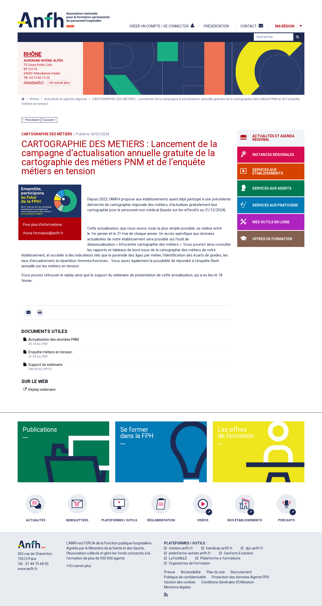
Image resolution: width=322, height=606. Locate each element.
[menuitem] (35, 511)
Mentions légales (177, 587)
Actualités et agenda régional (66, 99)
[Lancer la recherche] (297, 37)
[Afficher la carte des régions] (300, 26)
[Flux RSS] (166, 595)
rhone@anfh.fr (34, 82)
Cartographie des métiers (46, 134)
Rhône (33, 54)
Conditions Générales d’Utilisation (227, 582)
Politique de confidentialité (185, 577)
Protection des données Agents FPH (240, 577)
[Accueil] (64, 19)
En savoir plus (60, 82)
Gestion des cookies (179, 582)
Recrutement (241, 572)
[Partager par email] (28, 313)
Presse (169, 572)
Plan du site (216, 572)
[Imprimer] (40, 313)
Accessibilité (191, 572)
